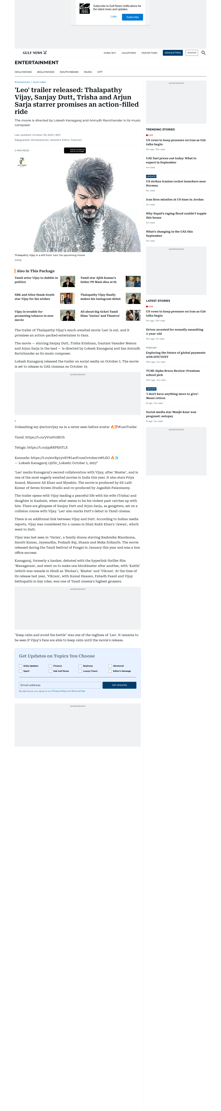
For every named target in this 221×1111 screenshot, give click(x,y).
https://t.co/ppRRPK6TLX (47, 447)
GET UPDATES (119, 685)
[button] (17, 53)
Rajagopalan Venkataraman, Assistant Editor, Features (48, 139)
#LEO (105, 458)
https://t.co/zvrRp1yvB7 (49, 458)
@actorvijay (48, 427)
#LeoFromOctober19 (84, 458)
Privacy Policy (59, 691)
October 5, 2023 (84, 463)
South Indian (39, 82)
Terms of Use (78, 691)
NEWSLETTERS (173, 52)
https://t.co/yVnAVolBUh (45, 437)
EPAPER (192, 52)
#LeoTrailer (127, 427)
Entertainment (22, 82)
